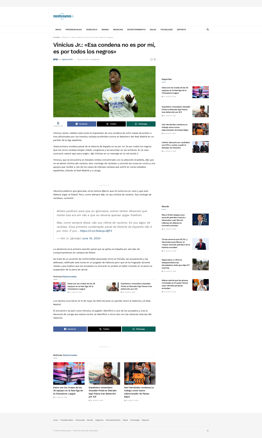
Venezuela (91, 29)
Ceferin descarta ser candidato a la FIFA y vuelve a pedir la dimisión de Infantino (176, 145)
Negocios (118, 29)
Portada (56, 37)
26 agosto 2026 (128, 292)
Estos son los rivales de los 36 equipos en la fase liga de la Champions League (81, 286)
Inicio (58, 29)
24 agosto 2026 (169, 151)
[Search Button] (208, 29)
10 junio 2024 (83, 59)
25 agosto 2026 (131, 400)
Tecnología (166, 29)
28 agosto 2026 (169, 229)
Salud (153, 29)
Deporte (181, 29)
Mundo (105, 29)
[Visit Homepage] (63, 16)
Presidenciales (74, 29)
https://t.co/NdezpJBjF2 (96, 230)
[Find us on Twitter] (208, 430)
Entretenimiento (136, 29)
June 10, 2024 (90, 238)
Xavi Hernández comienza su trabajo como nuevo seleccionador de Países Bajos (175, 127)
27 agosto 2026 (75, 292)
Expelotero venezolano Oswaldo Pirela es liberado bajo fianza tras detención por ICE (136, 286)
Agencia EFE (67, 59)
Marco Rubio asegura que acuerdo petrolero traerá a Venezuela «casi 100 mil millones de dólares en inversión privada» (173, 220)
